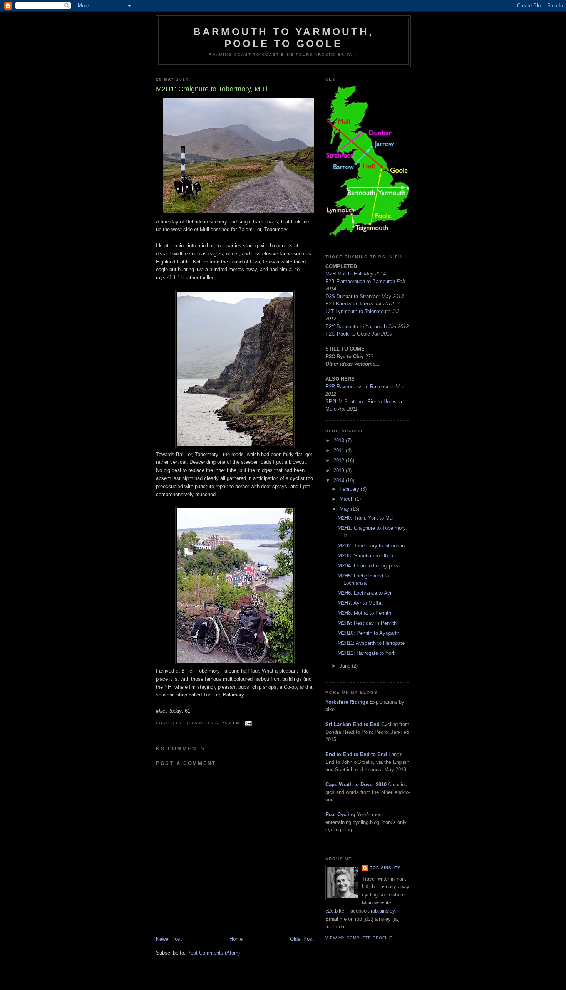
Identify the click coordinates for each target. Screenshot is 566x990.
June (346, 666)
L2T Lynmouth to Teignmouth (357, 311)
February (350, 489)
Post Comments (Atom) (213, 953)
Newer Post (169, 939)
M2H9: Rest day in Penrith (367, 623)
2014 (339, 480)
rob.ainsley (383, 911)
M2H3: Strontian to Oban (365, 556)
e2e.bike (334, 911)
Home (236, 939)
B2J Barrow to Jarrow (349, 304)
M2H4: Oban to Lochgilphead (370, 566)
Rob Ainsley (385, 868)
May (345, 509)
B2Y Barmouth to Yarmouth (356, 326)
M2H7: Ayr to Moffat (360, 603)
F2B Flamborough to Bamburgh (360, 281)
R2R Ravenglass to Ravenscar (359, 386)
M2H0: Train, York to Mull (366, 518)
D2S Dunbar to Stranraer (352, 296)
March (347, 499)
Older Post (302, 939)
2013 (339, 470)
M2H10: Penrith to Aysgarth (368, 633)
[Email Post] (248, 723)
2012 (339, 460)
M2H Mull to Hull (343, 274)
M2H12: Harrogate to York (366, 653)
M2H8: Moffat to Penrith (364, 613)
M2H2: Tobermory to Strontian (371, 546)
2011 (339, 450)
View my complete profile (358, 938)
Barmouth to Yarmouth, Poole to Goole (283, 37)
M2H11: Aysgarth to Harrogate (371, 643)
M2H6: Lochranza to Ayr (365, 593)
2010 (339, 440)
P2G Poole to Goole (347, 334)
